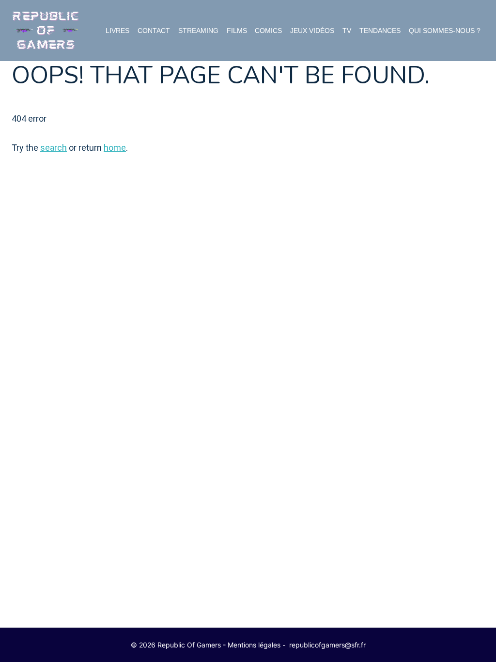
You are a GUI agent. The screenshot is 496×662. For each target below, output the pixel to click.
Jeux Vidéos (312, 30)
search (53, 147)
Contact (154, 30)
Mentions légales (254, 645)
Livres (117, 30)
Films (237, 30)
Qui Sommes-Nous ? (444, 30)
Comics (268, 30)
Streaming (198, 30)
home (115, 147)
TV (346, 30)
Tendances (380, 30)
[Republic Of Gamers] (45, 30)
